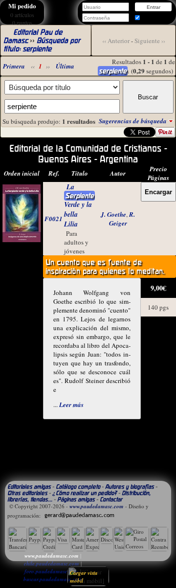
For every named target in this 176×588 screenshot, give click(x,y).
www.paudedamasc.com (96, 506)
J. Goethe (113, 214)
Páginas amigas (76, 499)
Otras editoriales (27, 493)
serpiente (113, 71)
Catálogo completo (78, 486)
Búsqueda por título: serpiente (41, 44)
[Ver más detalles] (21, 239)
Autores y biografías (129, 486)
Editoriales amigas (29, 486)
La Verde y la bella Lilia (79, 205)
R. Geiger (122, 218)
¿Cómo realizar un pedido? (84, 493)
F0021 (53, 218)
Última (65, 66)
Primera (14, 66)
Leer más (71, 404)
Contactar (111, 499)
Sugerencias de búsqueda (133, 120)
